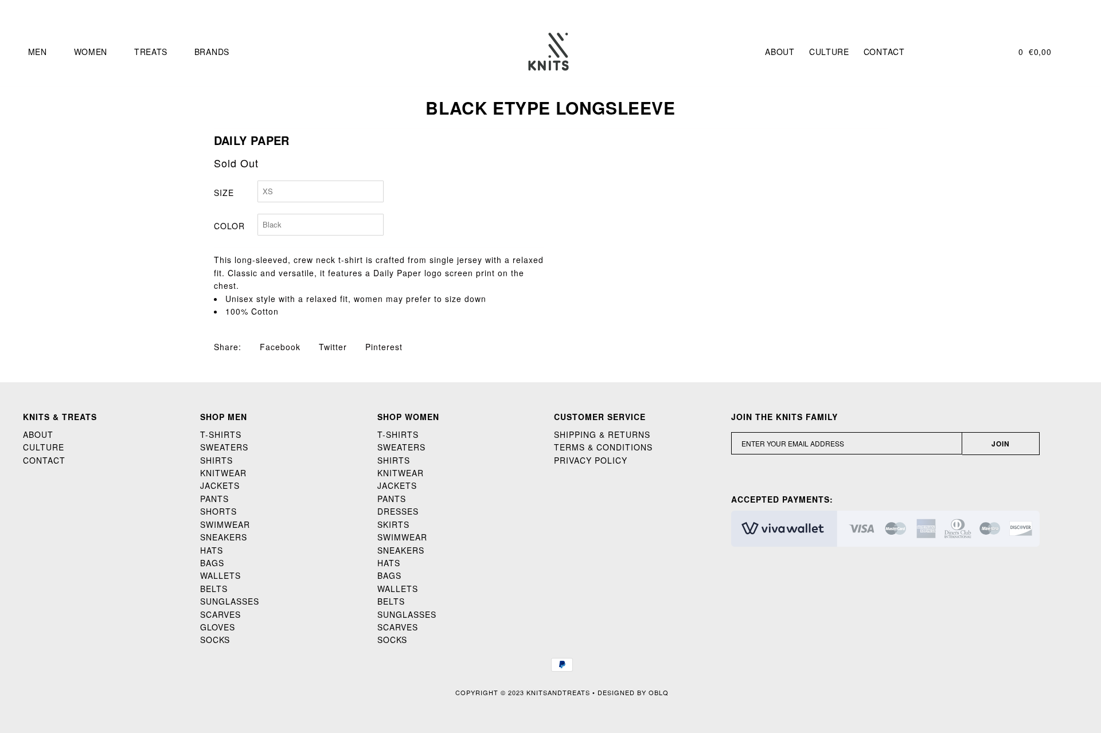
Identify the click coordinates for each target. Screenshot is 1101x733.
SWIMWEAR (225, 524)
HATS (211, 550)
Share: (227, 346)
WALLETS (220, 575)
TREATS (150, 51)
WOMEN (91, 51)
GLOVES (217, 627)
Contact (884, 51)
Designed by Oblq (633, 692)
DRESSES (398, 511)
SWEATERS (224, 447)
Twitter (331, 346)
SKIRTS (393, 524)
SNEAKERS (223, 537)
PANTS (214, 498)
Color (229, 226)
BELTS (214, 588)
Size (224, 192)
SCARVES (220, 614)
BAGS (212, 563)
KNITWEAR (223, 473)
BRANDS (211, 51)
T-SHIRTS (220, 434)
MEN (37, 51)
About (780, 51)
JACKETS (220, 485)
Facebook (278, 346)
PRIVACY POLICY (590, 460)
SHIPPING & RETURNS (602, 434)
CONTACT (44, 460)
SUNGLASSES (229, 601)
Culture (829, 51)
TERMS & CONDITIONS (603, 447)
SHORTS (218, 511)
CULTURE (43, 447)
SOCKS (215, 639)
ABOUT (38, 434)
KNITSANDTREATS (558, 692)
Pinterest (382, 346)
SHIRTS (216, 460)
